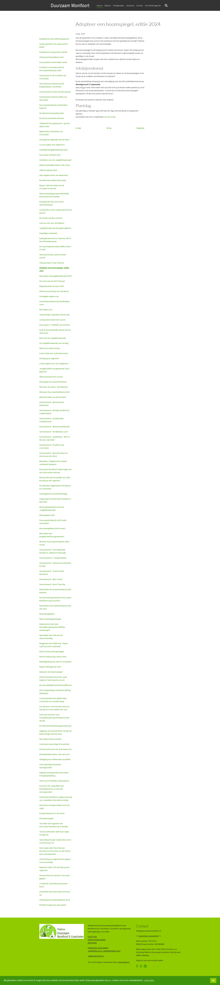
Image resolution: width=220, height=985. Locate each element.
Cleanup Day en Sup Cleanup (51, 262)
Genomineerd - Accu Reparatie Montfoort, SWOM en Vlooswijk (52, 551)
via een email (109, 117)
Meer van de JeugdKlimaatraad (52, 338)
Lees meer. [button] (149, 980)
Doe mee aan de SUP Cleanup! (52, 281)
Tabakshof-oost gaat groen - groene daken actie (54, 125)
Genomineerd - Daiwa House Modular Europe (55, 564)
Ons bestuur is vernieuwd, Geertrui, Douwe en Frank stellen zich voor (54, 708)
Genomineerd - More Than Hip (52, 584)
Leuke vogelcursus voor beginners (54, 363)
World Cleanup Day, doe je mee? (53, 656)
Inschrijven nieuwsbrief (149, 936)
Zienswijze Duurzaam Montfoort (53, 381)
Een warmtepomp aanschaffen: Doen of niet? (55, 248)
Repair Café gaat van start (50, 666)
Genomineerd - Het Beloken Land (53, 431)
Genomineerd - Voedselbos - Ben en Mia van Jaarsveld (54, 438)
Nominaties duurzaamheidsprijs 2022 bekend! (55, 591)
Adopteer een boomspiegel (51, 672)
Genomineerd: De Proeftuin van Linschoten (52, 77)
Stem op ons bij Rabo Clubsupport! (54, 780)
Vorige (78, 128)
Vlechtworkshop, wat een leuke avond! (52, 256)
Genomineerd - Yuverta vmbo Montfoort (51, 572)
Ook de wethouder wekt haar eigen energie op (54, 833)
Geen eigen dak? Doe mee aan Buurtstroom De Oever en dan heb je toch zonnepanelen (54, 851)
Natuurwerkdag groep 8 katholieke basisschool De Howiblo (54, 195)
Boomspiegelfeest (47, 614)
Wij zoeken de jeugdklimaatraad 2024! (55, 276)
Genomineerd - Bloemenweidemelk (54, 426)
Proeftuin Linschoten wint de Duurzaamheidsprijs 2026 (51, 69)
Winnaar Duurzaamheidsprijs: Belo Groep (54, 543)
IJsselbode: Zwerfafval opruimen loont (53, 885)
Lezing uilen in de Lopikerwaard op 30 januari (55, 211)
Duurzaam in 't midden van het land (54, 324)
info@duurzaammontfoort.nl (148, 931)
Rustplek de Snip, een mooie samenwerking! (51, 203)
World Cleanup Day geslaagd (51, 651)
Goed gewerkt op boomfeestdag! (53, 493)
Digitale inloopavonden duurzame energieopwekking (53, 774)
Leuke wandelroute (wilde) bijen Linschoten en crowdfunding (53, 700)
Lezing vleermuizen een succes (52, 319)
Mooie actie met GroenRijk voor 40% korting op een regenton (54, 479)
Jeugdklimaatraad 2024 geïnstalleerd (55, 228)
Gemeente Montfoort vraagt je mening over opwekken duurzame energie (55, 798)
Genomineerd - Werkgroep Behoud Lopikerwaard (54, 412)
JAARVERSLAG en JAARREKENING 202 (103, 951)
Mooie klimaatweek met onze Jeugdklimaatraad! (51, 508)
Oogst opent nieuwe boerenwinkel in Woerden (55, 500)
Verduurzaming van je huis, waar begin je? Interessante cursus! (53, 678)
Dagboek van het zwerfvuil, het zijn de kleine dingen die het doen (55, 732)
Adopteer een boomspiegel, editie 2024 (54, 269)
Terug (108, 128)
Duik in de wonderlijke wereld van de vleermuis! (55, 331)
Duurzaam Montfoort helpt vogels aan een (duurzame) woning (55, 471)
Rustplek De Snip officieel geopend (54, 39)
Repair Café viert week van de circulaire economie (51, 187)
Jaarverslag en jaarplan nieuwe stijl (54, 314)
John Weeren (123, 962)
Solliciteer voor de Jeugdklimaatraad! (55, 160)
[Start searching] (166, 5)
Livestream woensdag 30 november (54, 744)
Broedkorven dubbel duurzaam (52, 180)
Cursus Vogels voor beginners (52, 144)
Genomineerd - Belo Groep (50, 579)
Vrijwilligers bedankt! (48, 233)
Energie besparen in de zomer (52, 813)
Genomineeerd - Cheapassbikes (52, 558)
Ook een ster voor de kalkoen (51, 223)
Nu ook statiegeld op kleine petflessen (55, 685)
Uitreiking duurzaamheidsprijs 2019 (54, 899)
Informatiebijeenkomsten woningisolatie (50, 766)
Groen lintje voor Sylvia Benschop (53, 353)
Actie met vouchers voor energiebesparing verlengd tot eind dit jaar (54, 717)
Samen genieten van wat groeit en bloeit (53, 45)
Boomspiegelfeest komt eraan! (52, 528)
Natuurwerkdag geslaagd (50, 619)
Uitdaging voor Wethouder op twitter (55, 759)
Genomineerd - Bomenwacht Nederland (51, 403)
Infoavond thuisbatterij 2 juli (51, 57)
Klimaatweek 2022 (47, 515)
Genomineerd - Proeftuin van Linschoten (51, 446)
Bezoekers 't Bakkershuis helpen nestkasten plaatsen (53, 462)
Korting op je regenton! (49, 358)
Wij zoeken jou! (45, 309)
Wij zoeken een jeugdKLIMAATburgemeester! (51, 535)
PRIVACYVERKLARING (97, 939)
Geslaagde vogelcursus (49, 296)
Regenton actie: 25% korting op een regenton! (54, 869)
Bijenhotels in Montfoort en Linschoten (51, 133)
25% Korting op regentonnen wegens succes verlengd (55, 860)
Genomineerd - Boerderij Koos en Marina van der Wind (53, 454)
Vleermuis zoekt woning (49, 348)
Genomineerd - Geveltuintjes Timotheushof (51, 420)
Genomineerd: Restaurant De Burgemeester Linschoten (51, 85)
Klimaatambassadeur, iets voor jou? (54, 754)
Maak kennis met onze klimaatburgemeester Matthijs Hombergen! (52, 627)
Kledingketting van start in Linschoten (55, 661)
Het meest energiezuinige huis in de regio (54, 806)
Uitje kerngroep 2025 (48, 170)
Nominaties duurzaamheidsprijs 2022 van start (55, 607)
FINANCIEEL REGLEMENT (98, 948)
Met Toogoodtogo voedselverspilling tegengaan (55, 691)
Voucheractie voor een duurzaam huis (55, 749)
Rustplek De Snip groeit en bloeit (53, 52)
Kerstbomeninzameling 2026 (51, 113)
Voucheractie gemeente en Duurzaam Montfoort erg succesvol (55, 599)
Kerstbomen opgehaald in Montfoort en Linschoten (55, 487)
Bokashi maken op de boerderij (52, 397)
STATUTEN (92, 936)
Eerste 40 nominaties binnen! (51, 118)
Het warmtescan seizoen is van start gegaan (54, 877)
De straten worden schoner (51, 218)
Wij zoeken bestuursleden (50, 739)
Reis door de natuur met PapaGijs (53, 387)
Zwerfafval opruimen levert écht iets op (54, 893)
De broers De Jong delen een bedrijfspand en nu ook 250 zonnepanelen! (51, 789)
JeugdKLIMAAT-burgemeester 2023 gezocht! (54, 370)
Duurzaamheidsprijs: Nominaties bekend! (53, 106)
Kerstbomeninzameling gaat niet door (55, 725)
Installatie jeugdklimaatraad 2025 (53, 149)
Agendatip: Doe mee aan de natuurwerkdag (51, 636)
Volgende (140, 128)
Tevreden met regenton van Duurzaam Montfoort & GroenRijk (53, 825)
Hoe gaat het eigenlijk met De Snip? (54, 139)
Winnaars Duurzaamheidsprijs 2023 (54, 392)
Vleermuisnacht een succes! (51, 376)
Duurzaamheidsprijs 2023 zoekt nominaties (52, 521)
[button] (139, 5)
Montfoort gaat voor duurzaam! (52, 905)
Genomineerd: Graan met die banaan (55, 91)
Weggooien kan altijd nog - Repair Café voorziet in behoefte (53, 645)
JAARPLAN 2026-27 (96, 956)
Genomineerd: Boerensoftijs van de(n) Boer (53, 98)
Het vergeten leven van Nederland (53, 175)
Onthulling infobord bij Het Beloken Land (54, 303)
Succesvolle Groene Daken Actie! (53, 62)
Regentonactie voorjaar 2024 (51, 286)
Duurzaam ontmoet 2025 (49, 155)
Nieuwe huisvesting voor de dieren (54, 291)
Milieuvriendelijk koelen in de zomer (54, 165)
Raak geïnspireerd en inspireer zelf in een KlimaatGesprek (55, 240)
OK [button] (213, 980)
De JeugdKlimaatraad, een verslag (53, 343)
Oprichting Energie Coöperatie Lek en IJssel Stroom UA (55, 841)
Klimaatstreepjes (46, 818)
